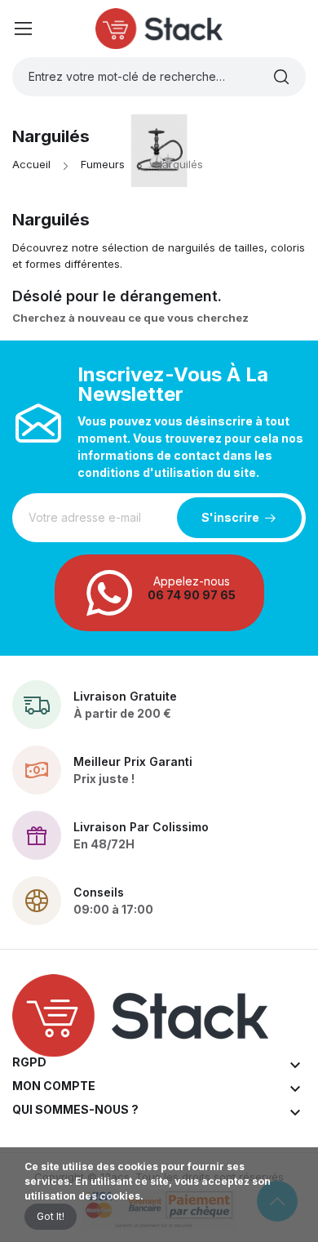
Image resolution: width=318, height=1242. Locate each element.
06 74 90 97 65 (192, 595)
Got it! (50, 1216)
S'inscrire (230, 517)
